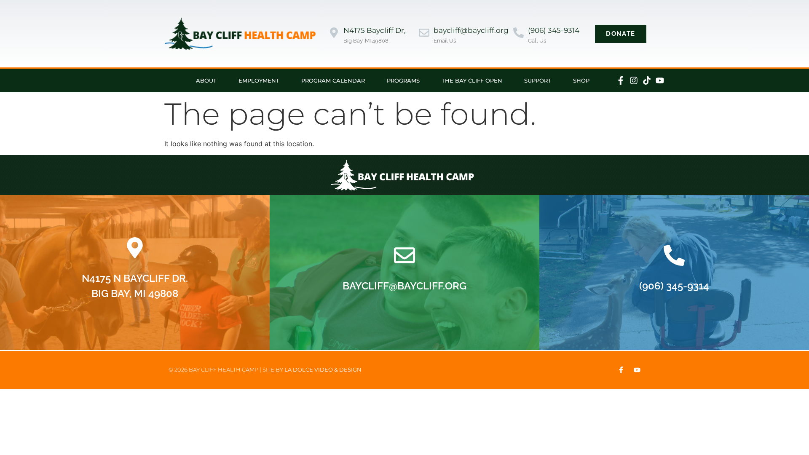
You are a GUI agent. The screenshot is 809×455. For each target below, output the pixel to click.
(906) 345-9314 (553, 30)
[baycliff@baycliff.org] (424, 33)
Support (537, 80)
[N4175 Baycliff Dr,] (334, 33)
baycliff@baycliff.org (471, 30)
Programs (403, 80)
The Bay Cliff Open (472, 80)
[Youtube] (659, 80)
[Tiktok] (646, 80)
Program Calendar (333, 80)
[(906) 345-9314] (518, 33)
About (206, 80)
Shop (581, 80)
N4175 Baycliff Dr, (374, 30)
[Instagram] (633, 80)
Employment (258, 80)
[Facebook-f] (620, 80)
